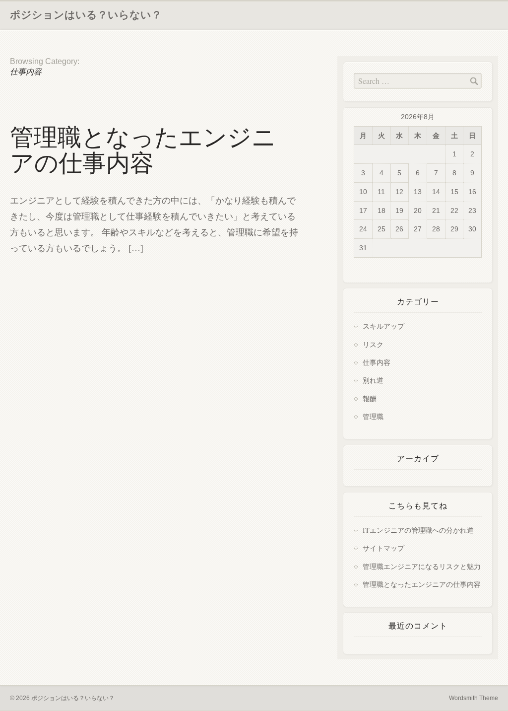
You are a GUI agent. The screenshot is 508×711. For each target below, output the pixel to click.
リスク (373, 344)
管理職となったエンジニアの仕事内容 (143, 150)
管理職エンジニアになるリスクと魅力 (422, 566)
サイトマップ (383, 548)
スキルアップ (383, 326)
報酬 (370, 398)
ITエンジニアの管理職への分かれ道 (418, 530)
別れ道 (373, 380)
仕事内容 (376, 362)
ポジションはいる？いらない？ (86, 14)
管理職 (373, 416)
